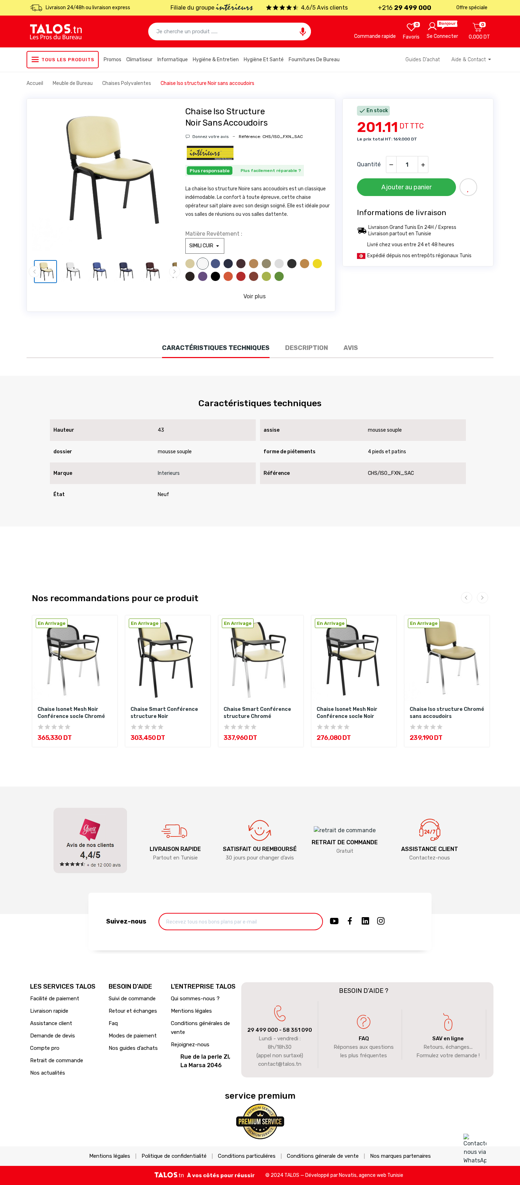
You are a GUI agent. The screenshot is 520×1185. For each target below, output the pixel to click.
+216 (404, 8)
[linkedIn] (365, 921)
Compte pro (44, 1048)
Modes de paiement (133, 1035)
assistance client (429, 849)
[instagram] (381, 921)
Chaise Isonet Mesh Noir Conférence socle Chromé (71, 712)
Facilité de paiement (54, 998)
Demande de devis (52, 1035)
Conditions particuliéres (247, 1156)
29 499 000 (262, 1030)
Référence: (250, 136)
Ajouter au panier (406, 187)
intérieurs (234, 8)
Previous (48, 179)
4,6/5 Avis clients (324, 7)
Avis (350, 348)
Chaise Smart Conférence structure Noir (164, 712)
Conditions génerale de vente (323, 1156)
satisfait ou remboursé (260, 849)
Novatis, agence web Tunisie (371, 1175)
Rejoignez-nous (190, 1044)
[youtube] (334, 921)
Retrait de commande (56, 1060)
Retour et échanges (133, 1011)
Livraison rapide (49, 1011)
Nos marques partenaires (400, 1156)
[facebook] (350, 921)
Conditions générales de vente (200, 1027)
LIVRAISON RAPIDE (175, 849)
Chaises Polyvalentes (127, 83)
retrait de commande (345, 842)
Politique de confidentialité (174, 1156)
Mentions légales (191, 1011)
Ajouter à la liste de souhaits (468, 187)
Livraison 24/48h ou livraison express (88, 8)
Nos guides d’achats (133, 1048)
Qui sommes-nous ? (195, 998)
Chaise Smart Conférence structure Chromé (257, 712)
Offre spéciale (471, 8)
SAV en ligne (448, 1038)
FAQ (364, 1038)
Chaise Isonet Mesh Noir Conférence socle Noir (347, 712)
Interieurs (169, 473)
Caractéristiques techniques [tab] (216, 348)
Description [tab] (306, 348)
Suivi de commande (132, 998)
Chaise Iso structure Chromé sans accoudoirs (447, 712)
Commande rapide (375, 36)
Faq (113, 1023)
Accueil (35, 83)
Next (160, 179)
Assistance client (51, 1023)
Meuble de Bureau (73, 83)
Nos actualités (47, 1073)
